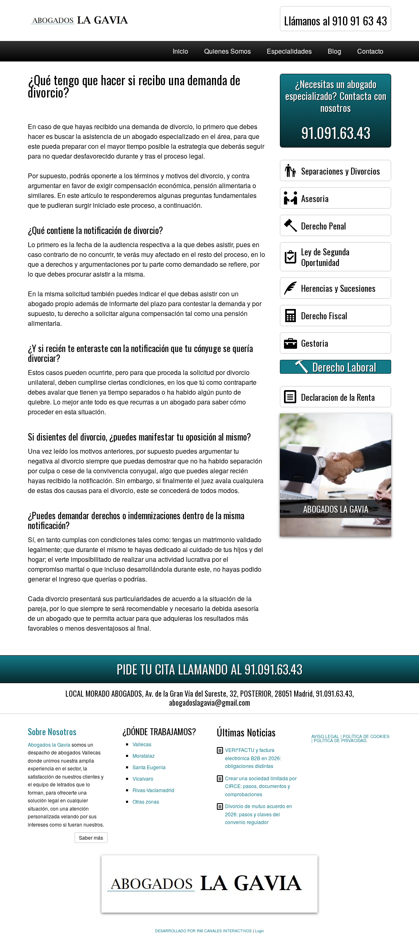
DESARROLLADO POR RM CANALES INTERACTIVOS (203, 931)
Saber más (91, 837)
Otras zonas (146, 801)
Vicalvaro (143, 778)
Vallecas (142, 744)
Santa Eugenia (149, 766)
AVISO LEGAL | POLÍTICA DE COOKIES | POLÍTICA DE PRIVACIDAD (350, 738)
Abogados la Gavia (49, 744)
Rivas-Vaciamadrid (153, 789)
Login (259, 931)
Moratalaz (144, 755)
